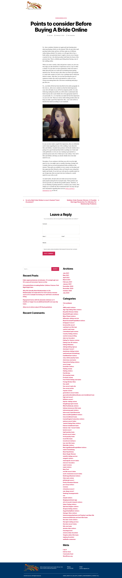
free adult (66, 384)
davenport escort (68, 349)
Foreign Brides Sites (61, 18)
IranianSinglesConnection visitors (73, 419)
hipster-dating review (70, 401)
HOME (64, 575)
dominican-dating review (71, 351)
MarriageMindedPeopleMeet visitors (74, 447)
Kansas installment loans (71, 425)
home (50, 6)
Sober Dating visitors (69, 504)
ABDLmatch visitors (69, 307)
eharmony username (69, 360)
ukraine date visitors (69, 528)
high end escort (68, 397)
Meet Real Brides (68, 452)
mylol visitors (67, 467)
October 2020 (67, 290)
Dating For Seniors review (71, 340)
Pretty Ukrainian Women (70, 482)
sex (64, 495)
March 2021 (66, 280)
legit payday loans (68, 432)
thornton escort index (70, 524)
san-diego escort (68, 491)
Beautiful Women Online (70, 312)
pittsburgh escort (68, 480)
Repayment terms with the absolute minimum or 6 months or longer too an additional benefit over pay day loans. (40, 302)
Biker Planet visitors (69, 316)
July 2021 (66, 273)
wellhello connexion (69, 539)
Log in (65, 549)
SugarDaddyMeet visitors (71, 511)
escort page (67, 364)
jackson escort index (69, 421)
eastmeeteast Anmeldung (71, 353)
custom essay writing (70, 336)
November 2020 (68, 288)
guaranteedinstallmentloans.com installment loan (78, 395)
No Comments (71, 35)
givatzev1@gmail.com (84, 568)
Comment (45, 224)
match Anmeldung (69, 449)
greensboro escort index (71, 393)
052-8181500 (70, 568)
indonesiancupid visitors (71, 410)
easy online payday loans (71, 358)
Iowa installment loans (70, 417)
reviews (65, 487)
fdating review (67, 369)
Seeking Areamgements (70, 493)
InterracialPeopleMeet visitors (72, 414)
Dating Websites (68, 344)
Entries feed (67, 552)
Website (44, 242)
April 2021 (66, 277)
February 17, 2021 (60, 35)
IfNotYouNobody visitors (71, 406)
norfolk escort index (69, 471)
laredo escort (67, 430)
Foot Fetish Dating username (72, 379)
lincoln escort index (69, 434)
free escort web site (69, 386)
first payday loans (68, 375)
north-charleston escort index (72, 474)
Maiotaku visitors (68, 445)
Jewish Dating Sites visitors (72, 423)
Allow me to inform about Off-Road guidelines (37, 307)
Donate (74, 6)
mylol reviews (67, 465)
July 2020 (66, 293)
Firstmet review (68, 377)
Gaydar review (67, 390)
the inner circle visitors (70, 519)
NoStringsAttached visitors (71, 476)
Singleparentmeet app (70, 500)
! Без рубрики (67, 303)
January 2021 (67, 284)
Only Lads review (68, 478)
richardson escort (68, 489)
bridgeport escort (68, 323)
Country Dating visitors (70, 334)
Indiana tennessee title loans (72, 408)
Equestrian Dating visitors (71, 362)
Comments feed (68, 554)
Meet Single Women (69, 454)
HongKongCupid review (70, 404)
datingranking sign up (70, 347)
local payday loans (69, 436)
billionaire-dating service (71, 318)
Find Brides (66, 373)
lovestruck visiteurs (69, 441)
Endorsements (84, 6)
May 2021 (66, 275)
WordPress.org (68, 556)
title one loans (67, 526)
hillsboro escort (68, 399)
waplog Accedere (68, 537)
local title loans (67, 439)
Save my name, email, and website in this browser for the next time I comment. (60, 249)
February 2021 (67, 282)
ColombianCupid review (70, 331)
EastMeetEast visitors (70, 355)
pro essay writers (68, 484)
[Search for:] (36, 269)
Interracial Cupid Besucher (71, 412)
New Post (66, 469)
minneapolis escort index (71, 460)
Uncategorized (67, 530)
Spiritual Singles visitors (70, 506)
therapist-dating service (70, 522)
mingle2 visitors (68, 458)
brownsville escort (69, 325)
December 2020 (68, 286)
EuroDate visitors (68, 366)
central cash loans (68, 329)
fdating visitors (68, 371)
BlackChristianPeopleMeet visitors (74, 320)
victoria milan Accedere (70, 533)
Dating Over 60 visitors (70, 342)
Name (44, 236)
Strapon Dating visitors (70, 509)
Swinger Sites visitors (70, 513)
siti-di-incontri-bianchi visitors (72, 502)
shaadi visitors (67, 498)
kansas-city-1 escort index (71, 428)
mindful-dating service (70, 456)
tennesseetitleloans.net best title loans (75, 517)
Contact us (95, 6)
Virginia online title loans (71, 535)
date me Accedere (69, 338)
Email (63, 236)
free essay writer (68, 388)
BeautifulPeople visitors (70, 314)
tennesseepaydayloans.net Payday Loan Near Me (78, 515)
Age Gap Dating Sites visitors (72, 309)
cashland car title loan (70, 327)
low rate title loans (69, 443)
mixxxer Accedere (69, 463)
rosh (51, 35)
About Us (58, 6)
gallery (66, 6)
